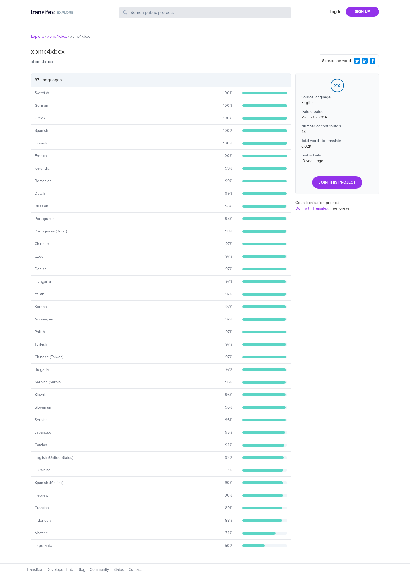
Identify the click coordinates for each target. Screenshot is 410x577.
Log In (335, 12)
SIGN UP (362, 11)
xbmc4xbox (57, 36)
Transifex (34, 569)
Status (119, 569)
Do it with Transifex (311, 208)
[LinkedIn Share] (365, 61)
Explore (37, 36)
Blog (81, 569)
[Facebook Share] (373, 61)
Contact (135, 569)
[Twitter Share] (357, 61)
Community (99, 569)
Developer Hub (60, 569)
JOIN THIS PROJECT (337, 182)
